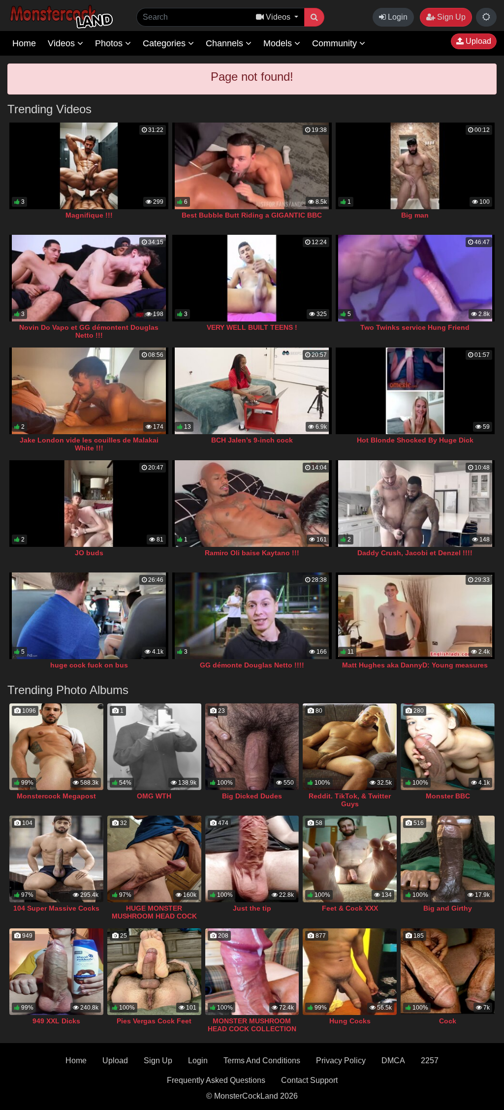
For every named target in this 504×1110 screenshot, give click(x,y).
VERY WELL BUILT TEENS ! (252, 327)
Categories (165, 43)
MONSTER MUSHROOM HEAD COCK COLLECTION (252, 1025)
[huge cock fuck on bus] (88, 615)
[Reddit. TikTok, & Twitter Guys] (350, 746)
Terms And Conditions (261, 1060)
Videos (62, 43)
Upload (477, 41)
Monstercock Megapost (56, 796)
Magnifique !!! (89, 215)
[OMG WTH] (154, 746)
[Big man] (415, 166)
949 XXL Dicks (56, 1021)
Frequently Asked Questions (216, 1080)
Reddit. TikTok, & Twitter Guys (350, 800)
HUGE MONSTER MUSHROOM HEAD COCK (154, 912)
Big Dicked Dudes (252, 796)
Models (278, 43)
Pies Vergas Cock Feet (154, 1021)
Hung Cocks (350, 1021)
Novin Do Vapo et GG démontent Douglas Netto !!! (88, 331)
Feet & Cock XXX (350, 908)
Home (24, 43)
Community (335, 43)
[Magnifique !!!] (88, 166)
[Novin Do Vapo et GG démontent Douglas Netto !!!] (88, 278)
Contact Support (309, 1080)
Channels (226, 43)
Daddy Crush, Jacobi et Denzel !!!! (414, 553)
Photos (110, 43)
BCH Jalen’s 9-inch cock (252, 440)
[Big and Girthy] (448, 859)
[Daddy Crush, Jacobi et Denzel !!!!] (415, 503)
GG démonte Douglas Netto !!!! (252, 665)
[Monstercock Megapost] (56, 746)
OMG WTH (154, 796)
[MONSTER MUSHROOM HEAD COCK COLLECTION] (252, 971)
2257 (430, 1060)
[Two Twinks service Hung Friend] (415, 278)
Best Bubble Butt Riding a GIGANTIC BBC (252, 215)
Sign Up (450, 17)
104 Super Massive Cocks (56, 908)
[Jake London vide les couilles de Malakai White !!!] (88, 391)
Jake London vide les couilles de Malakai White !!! (89, 444)
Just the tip (252, 908)
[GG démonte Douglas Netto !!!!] (251, 615)
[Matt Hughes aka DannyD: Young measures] (415, 615)
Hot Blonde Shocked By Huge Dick (415, 440)
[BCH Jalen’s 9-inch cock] (251, 391)
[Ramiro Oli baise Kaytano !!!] (251, 503)
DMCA (393, 1060)
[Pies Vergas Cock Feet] (154, 971)
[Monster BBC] (448, 746)
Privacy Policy (341, 1060)
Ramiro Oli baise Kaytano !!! (252, 553)
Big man (415, 215)
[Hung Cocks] (350, 971)
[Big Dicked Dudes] (252, 746)
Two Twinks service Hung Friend (415, 327)
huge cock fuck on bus (89, 665)
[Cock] (448, 971)
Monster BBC (448, 796)
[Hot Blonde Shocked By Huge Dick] (415, 391)
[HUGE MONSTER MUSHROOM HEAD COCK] (154, 859)
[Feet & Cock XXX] (350, 859)
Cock (447, 1021)
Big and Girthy (447, 908)
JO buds (89, 553)
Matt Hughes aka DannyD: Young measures (415, 665)
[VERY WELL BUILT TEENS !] (251, 278)
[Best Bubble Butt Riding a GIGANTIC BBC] (251, 166)
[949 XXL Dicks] (56, 971)
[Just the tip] (252, 859)
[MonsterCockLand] (60, 17)
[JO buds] (88, 503)
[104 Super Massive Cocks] (56, 859)
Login (397, 17)
